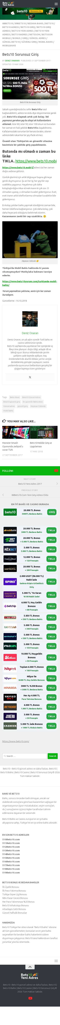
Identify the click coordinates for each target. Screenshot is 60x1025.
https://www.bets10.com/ (15, 741)
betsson (34, 34)
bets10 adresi (10, 27)
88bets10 (7, 23)
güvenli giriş (29, 42)
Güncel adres (9, 406)
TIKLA (51, 530)
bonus (16, 38)
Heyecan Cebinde (38, 406)
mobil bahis (46, 42)
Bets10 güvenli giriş (11, 402)
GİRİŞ (52, 512)
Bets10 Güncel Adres (31, 397)
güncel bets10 (11, 42)
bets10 (49, 23)
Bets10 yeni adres (23, 31)
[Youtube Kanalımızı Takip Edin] (56, 470)
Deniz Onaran (12, 61)
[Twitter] (30, 377)
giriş (25, 38)
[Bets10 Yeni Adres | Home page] (14, 3)
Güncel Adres (38, 38)
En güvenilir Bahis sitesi (33, 402)
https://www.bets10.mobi (36, 161)
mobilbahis (9, 45)
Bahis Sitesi (14, 397)
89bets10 (20, 23)
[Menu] (56, 4)
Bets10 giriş (28, 27)
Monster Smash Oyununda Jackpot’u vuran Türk (12, 446)
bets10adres (20, 34)
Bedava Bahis (35, 23)
